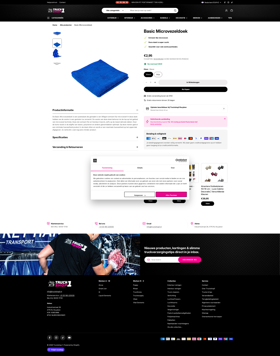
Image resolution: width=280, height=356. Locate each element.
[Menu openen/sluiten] (48, 18)
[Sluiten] (225, 119)
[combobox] (140, 10)
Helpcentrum (52, 2)
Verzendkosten (158, 59)
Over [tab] (173, 168)
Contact (62, 2)
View (150, 201)
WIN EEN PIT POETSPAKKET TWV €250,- (147, 2)
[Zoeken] (175, 10)
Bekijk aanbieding (155, 124)
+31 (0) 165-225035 (106, 227)
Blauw (148, 74)
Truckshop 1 (58, 345)
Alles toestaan (171, 195)
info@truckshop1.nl (154, 227)
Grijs (158, 74)
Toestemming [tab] (107, 168)
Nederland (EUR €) (212, 2)
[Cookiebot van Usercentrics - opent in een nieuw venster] (177, 160)
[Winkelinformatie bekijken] (224, 108)
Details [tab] (140, 168)
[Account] (226, 10)
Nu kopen (186, 89)
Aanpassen (138, 195)
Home (54, 25)
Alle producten (66, 25)
